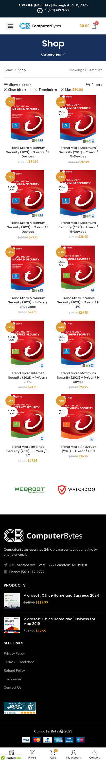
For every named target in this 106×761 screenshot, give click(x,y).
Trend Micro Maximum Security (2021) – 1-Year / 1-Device (78, 377)
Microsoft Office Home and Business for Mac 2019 (59, 621)
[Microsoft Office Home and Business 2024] (12, 601)
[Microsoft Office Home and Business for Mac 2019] (12, 625)
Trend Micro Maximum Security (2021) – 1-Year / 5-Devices (78, 227)
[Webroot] (29, 490)
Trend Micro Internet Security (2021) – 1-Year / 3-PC (27, 377)
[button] (10, 26)
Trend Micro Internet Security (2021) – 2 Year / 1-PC (78, 302)
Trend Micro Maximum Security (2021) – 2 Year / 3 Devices (28, 227)
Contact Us (12, 687)
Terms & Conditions (19, 662)
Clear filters (17, 89)
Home (9, 70)
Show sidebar (20, 85)
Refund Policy (14, 670)
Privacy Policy (14, 653)
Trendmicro (47, 89)
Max (74, 89)
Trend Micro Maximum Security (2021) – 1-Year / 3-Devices (27, 302)
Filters (96, 85)
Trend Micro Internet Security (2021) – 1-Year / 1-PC (27, 451)
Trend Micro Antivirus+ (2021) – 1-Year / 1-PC (78, 449)
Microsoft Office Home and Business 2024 (61, 595)
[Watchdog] (76, 490)
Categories (51, 54)
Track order (12, 679)
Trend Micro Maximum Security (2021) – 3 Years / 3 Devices (27, 152)
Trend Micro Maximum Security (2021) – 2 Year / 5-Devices (78, 152)
